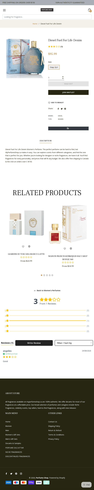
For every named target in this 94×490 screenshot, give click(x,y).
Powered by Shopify (57, 478)
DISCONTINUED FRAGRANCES (17, 456)
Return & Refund (54, 430)
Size (50, 62)
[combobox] (47, 17)
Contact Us (52, 421)
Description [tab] (46, 141)
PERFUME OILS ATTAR (14, 448)
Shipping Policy (54, 426)
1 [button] (41, 275)
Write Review (34, 342)
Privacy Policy (53, 439)
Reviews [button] (7, 342)
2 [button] (44, 275)
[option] (26, 237)
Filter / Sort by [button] (64, 343)
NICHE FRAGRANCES (13, 452)
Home (35, 24)
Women (8, 426)
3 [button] (47, 275)
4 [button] (49, 275)
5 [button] (52, 275)
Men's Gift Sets (11, 439)
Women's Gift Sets (12, 435)
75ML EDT (54, 67)
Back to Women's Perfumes (48, 291)
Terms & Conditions (56, 435)
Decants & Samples (13, 443)
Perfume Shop (42, 478)
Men (7, 430)
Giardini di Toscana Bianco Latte (26, 254)
